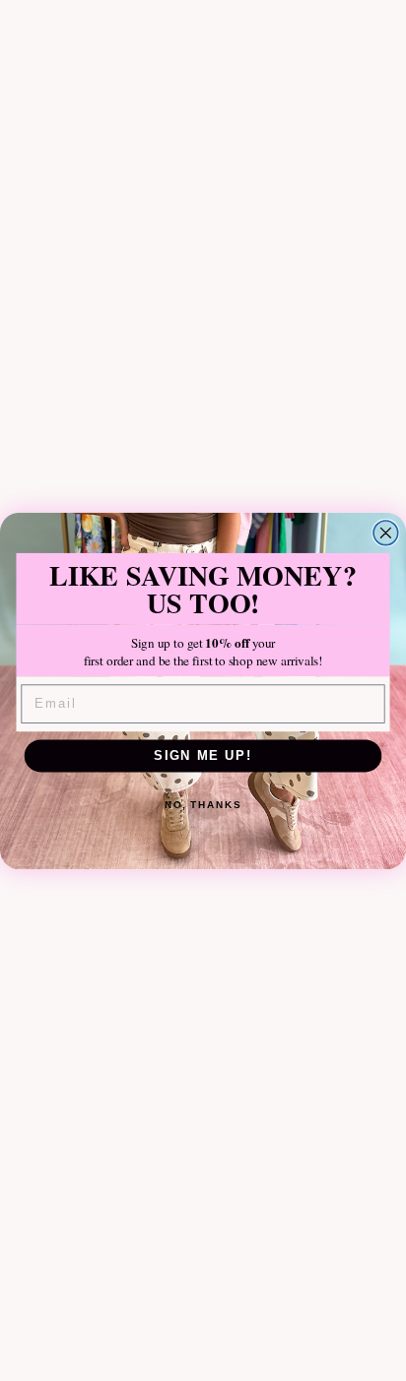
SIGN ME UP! (203, 755)
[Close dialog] (385, 532)
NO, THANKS (203, 804)
